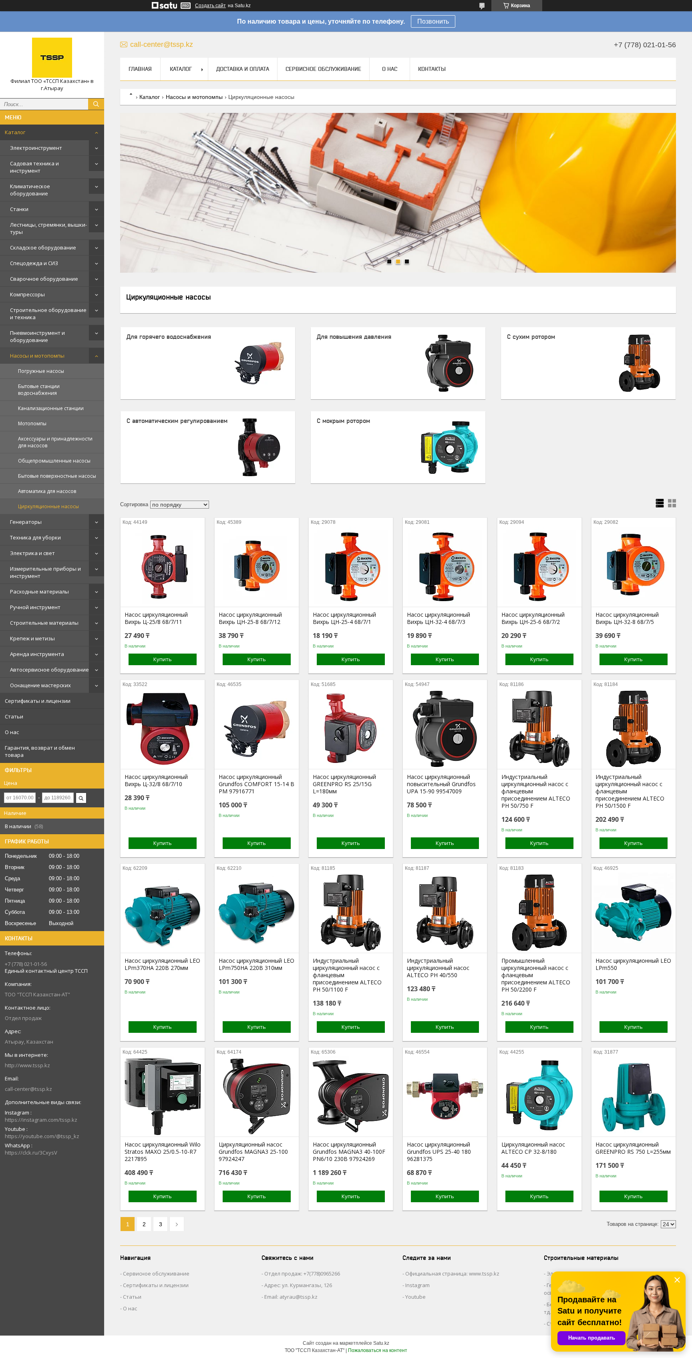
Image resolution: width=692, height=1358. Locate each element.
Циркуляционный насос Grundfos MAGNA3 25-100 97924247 (253, 1152)
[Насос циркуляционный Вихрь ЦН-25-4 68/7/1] (351, 567)
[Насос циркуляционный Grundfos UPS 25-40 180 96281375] (445, 1096)
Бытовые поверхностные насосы (57, 476)
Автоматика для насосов (47, 491)
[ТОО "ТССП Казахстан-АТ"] (52, 58)
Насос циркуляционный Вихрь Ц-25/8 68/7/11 (156, 618)
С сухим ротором (531, 336)
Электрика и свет (32, 553)
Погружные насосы (41, 371)
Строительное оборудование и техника (48, 313)
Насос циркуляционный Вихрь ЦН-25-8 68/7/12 (250, 618)
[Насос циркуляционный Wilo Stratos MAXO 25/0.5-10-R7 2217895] (163, 1096)
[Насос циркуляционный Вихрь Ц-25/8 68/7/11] (163, 567)
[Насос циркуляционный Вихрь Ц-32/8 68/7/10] (163, 729)
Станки (19, 209)
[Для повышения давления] (449, 363)
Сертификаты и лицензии (37, 700)
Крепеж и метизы (32, 638)
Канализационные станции (51, 408)
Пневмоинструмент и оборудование (37, 336)
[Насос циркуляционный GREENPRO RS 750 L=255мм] (633, 1096)
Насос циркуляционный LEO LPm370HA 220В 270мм (162, 964)
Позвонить (433, 21)
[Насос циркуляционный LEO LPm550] (633, 913)
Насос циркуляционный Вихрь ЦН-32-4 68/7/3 (438, 618)
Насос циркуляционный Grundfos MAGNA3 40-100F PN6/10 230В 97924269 (349, 1152)
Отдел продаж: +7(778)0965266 (302, 1273)
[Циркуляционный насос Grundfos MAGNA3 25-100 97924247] (257, 1096)
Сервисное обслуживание (323, 69)
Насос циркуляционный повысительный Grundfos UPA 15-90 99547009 (441, 784)
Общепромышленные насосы (54, 460)
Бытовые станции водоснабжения (39, 389)
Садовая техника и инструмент (34, 167)
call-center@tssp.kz (28, 1088)
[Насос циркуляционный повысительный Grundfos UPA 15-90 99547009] (445, 729)
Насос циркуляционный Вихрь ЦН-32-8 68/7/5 (627, 618)
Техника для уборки (35, 537)
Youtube (415, 1296)
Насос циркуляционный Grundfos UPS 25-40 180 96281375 (439, 1152)
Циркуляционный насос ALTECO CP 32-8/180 (533, 1148)
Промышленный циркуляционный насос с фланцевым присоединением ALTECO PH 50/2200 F (535, 975)
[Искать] (96, 104)
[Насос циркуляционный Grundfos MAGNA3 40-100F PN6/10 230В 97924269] (351, 1096)
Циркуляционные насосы (48, 506)
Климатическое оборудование (30, 190)
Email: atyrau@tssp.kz (291, 1296)
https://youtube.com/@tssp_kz (42, 1136)
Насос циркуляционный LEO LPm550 (633, 964)
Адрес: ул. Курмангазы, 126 (298, 1285)
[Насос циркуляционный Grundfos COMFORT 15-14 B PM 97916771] (257, 729)
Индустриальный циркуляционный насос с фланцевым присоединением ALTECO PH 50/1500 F (629, 791)
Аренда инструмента (37, 654)
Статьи (14, 716)
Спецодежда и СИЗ (34, 263)
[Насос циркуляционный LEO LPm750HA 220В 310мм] (257, 913)
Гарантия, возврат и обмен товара (40, 751)
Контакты (432, 69)
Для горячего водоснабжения (169, 336)
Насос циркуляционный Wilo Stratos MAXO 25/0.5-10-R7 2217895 (163, 1152)
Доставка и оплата (242, 69)
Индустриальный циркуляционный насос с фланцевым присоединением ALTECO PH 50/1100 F (347, 975)
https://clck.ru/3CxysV (31, 1152)
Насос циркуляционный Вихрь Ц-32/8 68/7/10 (156, 780)
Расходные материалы (39, 591)
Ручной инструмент (35, 607)
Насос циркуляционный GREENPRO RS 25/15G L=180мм (344, 784)
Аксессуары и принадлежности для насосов (55, 442)
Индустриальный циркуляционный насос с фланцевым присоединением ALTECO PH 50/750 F (535, 791)
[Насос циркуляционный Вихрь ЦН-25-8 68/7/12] (257, 567)
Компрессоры (27, 294)
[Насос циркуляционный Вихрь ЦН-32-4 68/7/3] (445, 567)
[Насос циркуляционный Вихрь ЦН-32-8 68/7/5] (633, 567)
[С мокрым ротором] (449, 447)
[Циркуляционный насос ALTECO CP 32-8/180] (539, 1096)
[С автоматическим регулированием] (259, 447)
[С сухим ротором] (640, 363)
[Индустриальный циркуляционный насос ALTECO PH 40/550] (445, 913)
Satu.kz (381, 1343)
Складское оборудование (43, 247)
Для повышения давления (354, 336)
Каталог (15, 132)
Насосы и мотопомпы (37, 355)
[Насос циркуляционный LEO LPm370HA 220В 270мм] (163, 913)
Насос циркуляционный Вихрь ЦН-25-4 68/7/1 (344, 618)
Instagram (417, 1285)
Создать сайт (210, 5)
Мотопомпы (32, 423)
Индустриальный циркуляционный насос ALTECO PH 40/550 (438, 968)
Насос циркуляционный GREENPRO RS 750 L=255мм (633, 1148)
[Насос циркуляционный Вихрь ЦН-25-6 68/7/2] (539, 567)
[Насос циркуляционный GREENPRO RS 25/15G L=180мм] (351, 729)
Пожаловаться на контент (377, 1350)
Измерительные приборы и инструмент (45, 572)
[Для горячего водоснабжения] (259, 363)
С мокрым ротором (343, 420)
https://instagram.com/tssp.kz (41, 1119)
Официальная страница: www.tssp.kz (452, 1273)
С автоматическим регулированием (177, 420)
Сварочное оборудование (44, 278)
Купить (162, 659)
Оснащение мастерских (40, 685)
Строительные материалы (44, 622)
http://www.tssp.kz (27, 1065)
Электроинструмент (36, 147)
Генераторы (26, 521)
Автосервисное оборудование (49, 669)
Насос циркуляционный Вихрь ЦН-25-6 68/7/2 (533, 618)
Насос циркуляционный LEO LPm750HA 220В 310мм (256, 964)
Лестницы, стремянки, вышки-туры (48, 228)
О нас (12, 732)
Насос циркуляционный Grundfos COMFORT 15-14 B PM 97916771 (256, 784)
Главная (140, 69)
